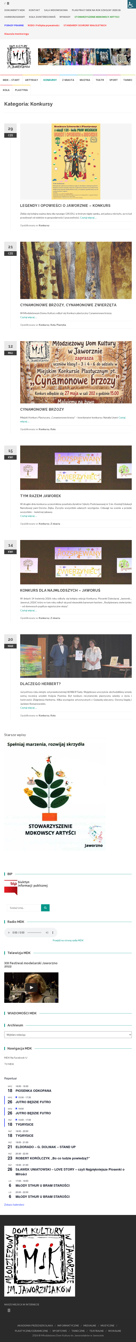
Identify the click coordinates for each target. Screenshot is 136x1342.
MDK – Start (11, 80)
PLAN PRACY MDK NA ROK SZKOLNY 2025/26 (96, 10)
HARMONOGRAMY (14, 16)
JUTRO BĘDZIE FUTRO (33, 1102)
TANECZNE (78, 1330)
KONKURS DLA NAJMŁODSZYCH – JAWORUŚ (60, 590)
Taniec (127, 80)
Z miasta (68, 80)
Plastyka (21, 90)
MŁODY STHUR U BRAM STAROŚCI (43, 1185)
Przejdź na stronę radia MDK (68, 940)
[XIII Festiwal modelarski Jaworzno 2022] (31, 987)
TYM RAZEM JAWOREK (40, 496)
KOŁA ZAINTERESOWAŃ (42, 16)
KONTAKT (34, 10)
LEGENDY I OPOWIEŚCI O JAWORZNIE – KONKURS (65, 205)
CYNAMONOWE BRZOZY (42, 409)
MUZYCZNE (107, 1325)
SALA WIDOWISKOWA (56, 10)
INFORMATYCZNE (68, 1325)
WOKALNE (114, 1330)
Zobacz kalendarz (14, 1204)
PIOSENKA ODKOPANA (33, 1090)
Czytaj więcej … (88, 217)
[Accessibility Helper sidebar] (132, 4)
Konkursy (50, 80)
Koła (6, 90)
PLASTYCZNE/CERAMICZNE (31, 1330)
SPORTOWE (59, 1330)
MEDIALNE (89, 1325)
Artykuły (31, 80)
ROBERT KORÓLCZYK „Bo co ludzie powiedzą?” (53, 1158)
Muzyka (85, 80)
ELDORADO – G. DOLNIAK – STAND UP (46, 1147)
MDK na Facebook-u (15, 1057)
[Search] (45, 907)
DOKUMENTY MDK (14, 10)
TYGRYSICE (24, 1124)
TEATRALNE (96, 1330)
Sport (113, 80)
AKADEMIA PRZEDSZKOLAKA (35, 1325)
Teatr (100, 80)
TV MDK (9, 1063)
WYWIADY (65, 16)
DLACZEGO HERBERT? (40, 684)
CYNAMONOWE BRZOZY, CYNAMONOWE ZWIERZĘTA (68, 305)
